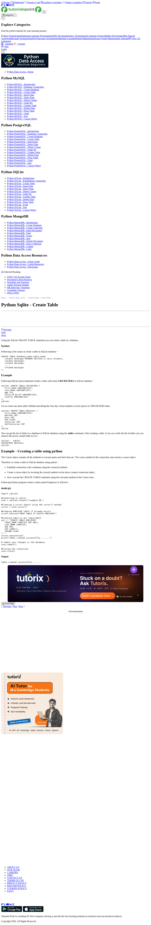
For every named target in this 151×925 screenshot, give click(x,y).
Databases (25, 36)
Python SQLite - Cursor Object (21, 210)
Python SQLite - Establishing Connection (26, 181)
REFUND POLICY (16, 885)
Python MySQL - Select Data (21, 97)
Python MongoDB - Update (20, 246)
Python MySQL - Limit (18, 113)
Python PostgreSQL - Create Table (23, 139)
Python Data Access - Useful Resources (25, 264)
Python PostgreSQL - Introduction (23, 131)
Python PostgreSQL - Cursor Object (24, 165)
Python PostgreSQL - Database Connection (27, 134)
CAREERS (12, 872)
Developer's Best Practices (19, 279)
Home (3, 298)
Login (4, 49)
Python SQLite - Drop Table (20, 202)
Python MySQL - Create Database (23, 89)
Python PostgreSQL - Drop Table (22, 157)
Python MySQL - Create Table (21, 92)
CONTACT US (14, 878)
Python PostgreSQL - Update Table (23, 152)
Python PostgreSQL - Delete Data (23, 155)
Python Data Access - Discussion (22, 267)
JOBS (10, 875)
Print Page (9, 603)
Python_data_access (17, 298)
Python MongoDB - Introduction (22, 222)
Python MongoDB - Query (19, 236)
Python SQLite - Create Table (21, 183)
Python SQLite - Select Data (20, 189)
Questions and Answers (18, 282)
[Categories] (44, 12)
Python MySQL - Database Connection (25, 87)
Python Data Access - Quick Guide (23, 261)
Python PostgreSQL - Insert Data (22, 142)
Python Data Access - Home (20, 72)
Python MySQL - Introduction (21, 84)
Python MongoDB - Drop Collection (24, 244)
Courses (21, 44)
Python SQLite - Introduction (20, 178)
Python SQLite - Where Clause (21, 191)
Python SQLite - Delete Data (20, 199)
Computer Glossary (16, 290)
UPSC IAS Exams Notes (19, 277)
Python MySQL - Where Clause (22, 100)
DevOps (36, 38)
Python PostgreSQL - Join (19, 163)
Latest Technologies (49, 38)
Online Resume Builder (18, 285)
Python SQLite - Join (17, 207)
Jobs (6, 46)
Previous (7, 329)
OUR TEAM (13, 870)
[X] (4, 5)
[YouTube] (7, 5)
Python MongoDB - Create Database (24, 225)
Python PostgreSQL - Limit (20, 160)
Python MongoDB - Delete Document (25, 241)
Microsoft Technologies (21, 38)
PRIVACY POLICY (17, 883)
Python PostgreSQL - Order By (21, 150)
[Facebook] (2, 5)
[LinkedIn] (10, 5)
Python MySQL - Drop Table (21, 111)
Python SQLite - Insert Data (20, 186)
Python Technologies (11, 36)
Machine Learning (67, 38)
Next (3, 335)
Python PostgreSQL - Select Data (22, 144)
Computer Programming (41, 36)
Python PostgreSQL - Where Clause (24, 147)
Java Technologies (78, 36)
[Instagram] (13, 5)
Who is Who (13, 293)
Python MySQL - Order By (20, 103)
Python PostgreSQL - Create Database (25, 136)
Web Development (61, 36)
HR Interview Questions (18, 287)
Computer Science (95, 36)
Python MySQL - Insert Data (20, 95)
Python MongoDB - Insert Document (24, 230)
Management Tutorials (118, 38)
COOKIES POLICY (17, 888)
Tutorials (8, 44)
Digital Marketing (84, 38)
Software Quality (100, 38)
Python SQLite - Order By (19, 194)
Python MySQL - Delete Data (21, 108)
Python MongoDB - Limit (19, 249)
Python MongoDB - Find (19, 233)
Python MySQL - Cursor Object (22, 119)
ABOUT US (13, 867)
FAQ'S (10, 891)
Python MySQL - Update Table (21, 105)
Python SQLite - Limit (17, 204)
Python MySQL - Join (17, 116)
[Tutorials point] (21, 12)
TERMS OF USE (15, 880)
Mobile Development (114, 36)
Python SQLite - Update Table (21, 197)
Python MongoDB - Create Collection (25, 228)
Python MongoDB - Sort (18, 238)
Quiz (15, 606)
